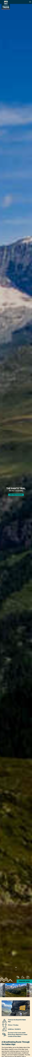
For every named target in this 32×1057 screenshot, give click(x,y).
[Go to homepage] (6, 9)
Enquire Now (24, 981)
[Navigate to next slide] (30, 990)
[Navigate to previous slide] (1, 990)
